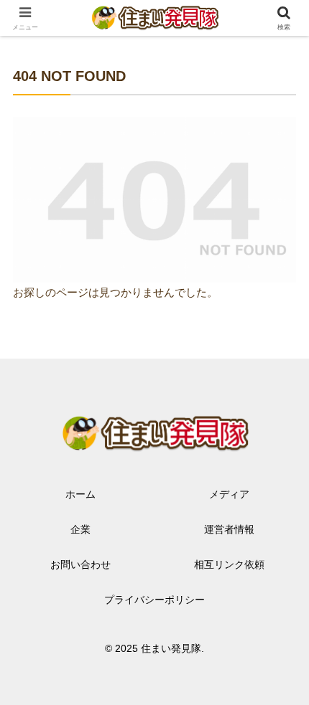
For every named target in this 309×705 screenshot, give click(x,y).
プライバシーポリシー (154, 599)
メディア (229, 494)
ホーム (80, 494)
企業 (80, 529)
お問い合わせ (80, 564)
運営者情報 (229, 529)
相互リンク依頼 (229, 564)
